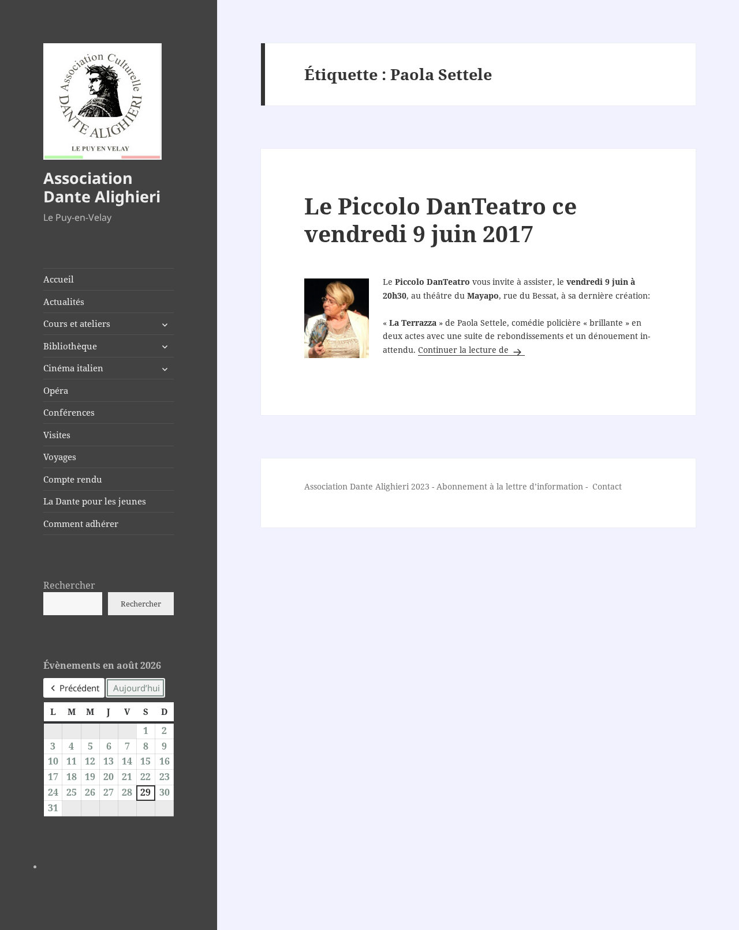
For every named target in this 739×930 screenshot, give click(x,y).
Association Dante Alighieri (102, 187)
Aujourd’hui (136, 688)
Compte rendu (72, 479)
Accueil (58, 279)
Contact (607, 486)
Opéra (55, 390)
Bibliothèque (70, 346)
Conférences (69, 412)
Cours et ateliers (76, 323)
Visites (56, 434)
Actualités (63, 301)
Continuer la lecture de (471, 349)
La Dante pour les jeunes (94, 501)
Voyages (59, 456)
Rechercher (69, 585)
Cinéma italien (73, 368)
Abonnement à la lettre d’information (509, 486)
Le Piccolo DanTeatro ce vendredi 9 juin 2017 (440, 219)
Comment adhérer (80, 523)
